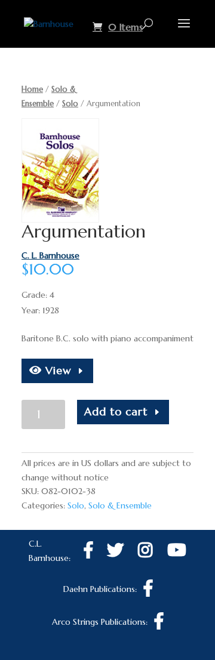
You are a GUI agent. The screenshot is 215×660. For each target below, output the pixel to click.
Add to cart (116, 411)
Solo (70, 103)
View (57, 370)
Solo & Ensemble (120, 505)
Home (32, 89)
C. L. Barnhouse (50, 255)
